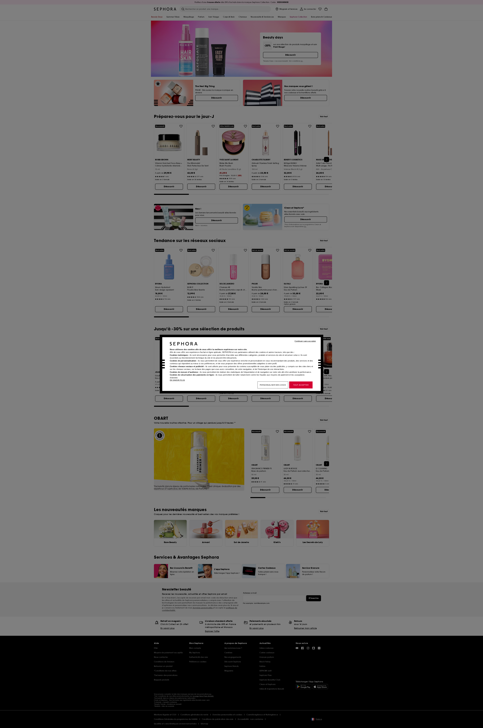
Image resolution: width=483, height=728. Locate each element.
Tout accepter (301, 385)
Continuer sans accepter (305, 341)
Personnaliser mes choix (273, 385)
